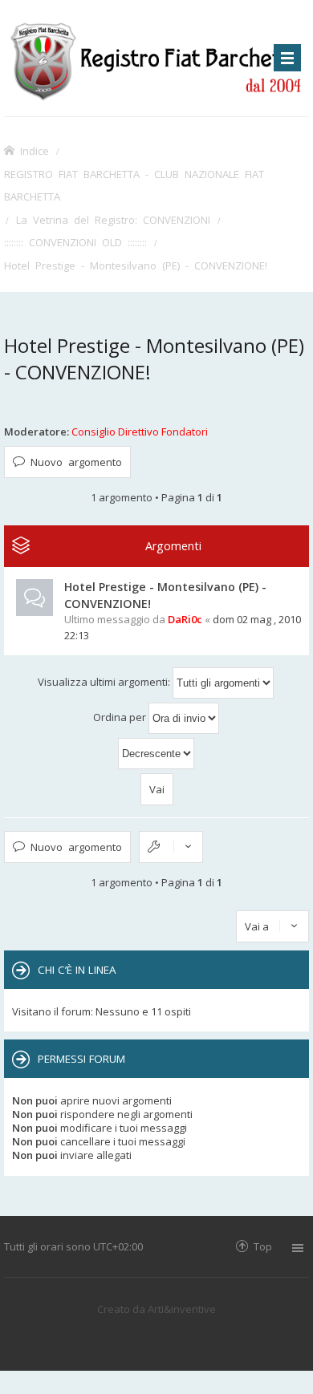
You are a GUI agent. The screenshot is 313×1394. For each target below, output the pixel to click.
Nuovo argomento (76, 461)
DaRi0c (185, 619)
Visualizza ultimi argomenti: (105, 682)
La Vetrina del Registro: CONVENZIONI (113, 219)
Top (263, 1246)
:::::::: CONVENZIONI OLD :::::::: (75, 242)
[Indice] (156, 58)
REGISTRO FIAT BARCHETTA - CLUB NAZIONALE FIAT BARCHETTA (134, 185)
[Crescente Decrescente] (156, 753)
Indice (34, 150)
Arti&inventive (182, 1309)
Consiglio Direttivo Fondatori (139, 431)
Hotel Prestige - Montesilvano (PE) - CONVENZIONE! (135, 265)
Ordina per (120, 717)
